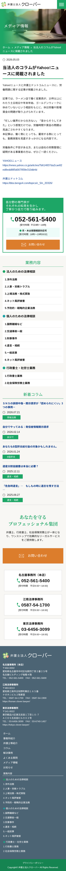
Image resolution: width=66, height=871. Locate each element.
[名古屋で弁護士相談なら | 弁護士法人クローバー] (23, 4)
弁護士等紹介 (10, 743)
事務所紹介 (9, 738)
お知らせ (8, 767)
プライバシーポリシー (33, 862)
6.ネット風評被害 (12, 835)
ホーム (6, 47)
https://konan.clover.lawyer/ (16, 701)
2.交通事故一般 (11, 817)
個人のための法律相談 (17, 808)
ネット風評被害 (16, 301)
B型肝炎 (11, 456)
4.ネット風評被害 (12, 797)
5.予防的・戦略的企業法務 (16, 802)
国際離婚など (14, 324)
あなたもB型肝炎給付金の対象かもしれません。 (30, 446)
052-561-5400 (35, 219)
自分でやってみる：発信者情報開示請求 (26, 427)
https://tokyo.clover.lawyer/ (16, 724)
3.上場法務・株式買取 (14, 793)
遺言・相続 (13, 345)
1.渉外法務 (8, 784)
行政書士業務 (14, 376)
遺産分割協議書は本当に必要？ (20, 466)
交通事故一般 (14, 331)
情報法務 (11, 417)
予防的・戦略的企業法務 (21, 308)
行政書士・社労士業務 (17, 841)
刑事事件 (12, 338)
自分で (10, 437)
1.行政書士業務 (11, 846)
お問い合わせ (37, 244)
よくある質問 (10, 757)
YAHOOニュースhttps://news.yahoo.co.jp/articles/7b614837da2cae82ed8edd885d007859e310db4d (32, 165)
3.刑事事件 (8, 822)
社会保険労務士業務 (18, 383)
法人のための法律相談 (17, 779)
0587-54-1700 (35, 605)
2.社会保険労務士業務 (14, 851)
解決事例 (8, 752)
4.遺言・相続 (9, 826)
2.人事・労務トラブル (14, 788)
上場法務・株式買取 (18, 293)
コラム (6, 748)
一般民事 (12, 352)
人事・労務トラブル (18, 286)
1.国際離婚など (11, 812)
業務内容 (7, 773)
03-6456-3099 (35, 629)
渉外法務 (12, 279)
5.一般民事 (8, 831)
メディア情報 (21, 47)
